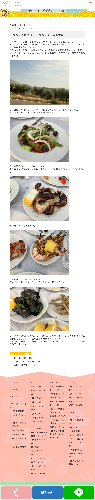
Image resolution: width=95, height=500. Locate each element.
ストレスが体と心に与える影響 (77, 442)
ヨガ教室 (36, 386)
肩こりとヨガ (77, 435)
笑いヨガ (36, 402)
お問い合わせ (20, 447)
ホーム (14, 382)
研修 (31, 28)
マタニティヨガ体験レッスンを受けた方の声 (58, 423)
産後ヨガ (36, 414)
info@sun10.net (31, 362)
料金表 (14, 389)
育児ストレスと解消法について (77, 405)
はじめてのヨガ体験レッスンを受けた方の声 (58, 412)
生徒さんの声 (20, 439)
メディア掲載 (20, 434)
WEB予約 (47, 492)
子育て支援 (18, 430)
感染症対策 (18, 411)
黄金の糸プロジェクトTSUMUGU (38, 443)
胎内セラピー (39, 474)
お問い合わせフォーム (25, 365)
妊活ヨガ (36, 398)
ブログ (16, 443)
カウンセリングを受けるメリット (77, 453)
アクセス (15, 397)
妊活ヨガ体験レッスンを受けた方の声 (58, 434)
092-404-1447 (25, 358)
